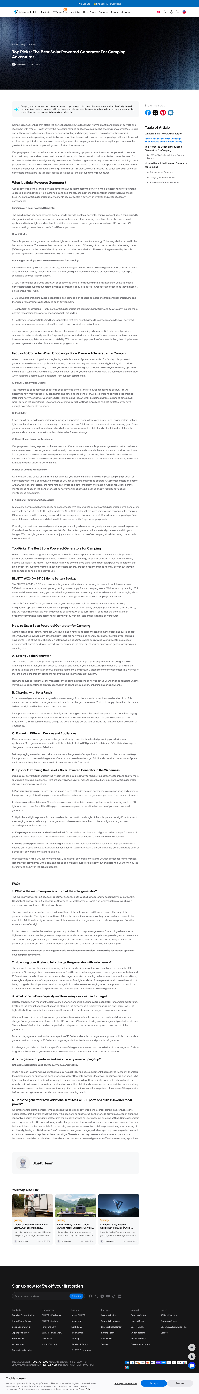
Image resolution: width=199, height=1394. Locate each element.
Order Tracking (138, 1332)
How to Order (137, 1321)
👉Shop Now (126, 3)
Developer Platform (140, 1344)
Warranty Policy (108, 1315)
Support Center (138, 1315)
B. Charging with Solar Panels (161, 177)
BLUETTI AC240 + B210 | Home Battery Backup (165, 156)
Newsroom (77, 1321)
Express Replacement (111, 1326)
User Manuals (137, 1326)
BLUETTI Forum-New (81, 1350)
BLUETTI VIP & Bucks (51, 1315)
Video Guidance (138, 1338)
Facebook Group (80, 1344)
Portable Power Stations (23, 1315)
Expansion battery (20, 1332)
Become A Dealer (169, 1321)
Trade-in (105, 1344)
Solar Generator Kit (21, 1326)
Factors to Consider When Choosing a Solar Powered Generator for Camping (163, 140)
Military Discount (49, 1344)
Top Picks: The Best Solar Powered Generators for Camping (163, 148)
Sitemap (76, 1338)
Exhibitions (77, 1326)
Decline (180, 1383)
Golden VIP (47, 1338)
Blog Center (77, 1332)
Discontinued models (22, 1350)
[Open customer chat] (192, 1365)
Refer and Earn (49, 1326)
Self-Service (107, 1338)
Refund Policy (107, 1332)
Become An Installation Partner (175, 1326)
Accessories (18, 1344)
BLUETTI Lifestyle (50, 1321)
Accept (154, 1383)
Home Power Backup (22, 1321)
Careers (164, 1332)
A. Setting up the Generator (160, 172)
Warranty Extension (110, 1321)
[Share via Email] (171, 112)
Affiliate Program (169, 1315)
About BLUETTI (78, 1315)
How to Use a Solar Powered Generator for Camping (166, 165)
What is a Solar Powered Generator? (164, 133)
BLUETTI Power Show (52, 1332)
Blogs (23, 44)
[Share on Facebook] (148, 112)
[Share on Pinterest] (163, 112)
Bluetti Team (22, 64)
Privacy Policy (85, 1389)
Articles (32, 44)
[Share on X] (155, 112)
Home (15, 44)
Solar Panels (18, 1338)
